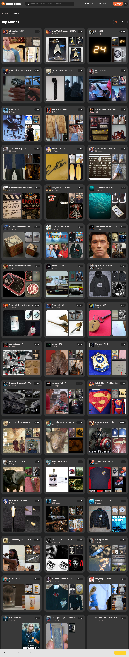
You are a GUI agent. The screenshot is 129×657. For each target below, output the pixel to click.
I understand (120, 653)
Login (119, 4)
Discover (102, 4)
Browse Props (90, 4)
